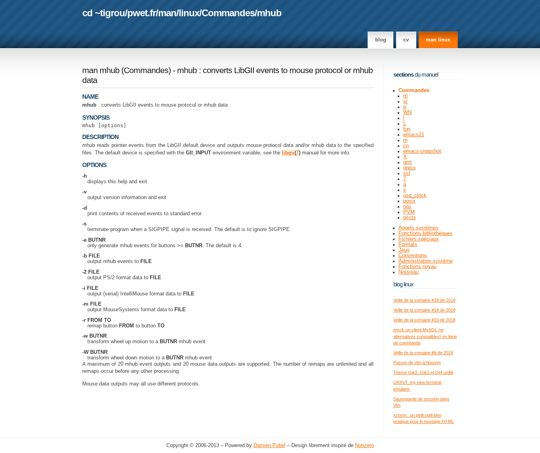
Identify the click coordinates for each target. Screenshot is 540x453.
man (167, 13)
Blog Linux (403, 284)
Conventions (412, 255)
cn (406, 145)
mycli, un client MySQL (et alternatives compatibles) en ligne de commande (425, 336)
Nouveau (408, 272)
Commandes (228, 13)
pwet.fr (141, 13)
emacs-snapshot (422, 151)
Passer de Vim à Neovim (417, 362)
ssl (406, 173)
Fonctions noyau (417, 266)
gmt (407, 162)
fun (406, 129)
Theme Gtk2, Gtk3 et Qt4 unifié (423, 372)
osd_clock (415, 195)
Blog (380, 40)
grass (409, 168)
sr (405, 101)
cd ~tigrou (103, 13)
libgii (288, 153)
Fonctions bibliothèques (425, 233)
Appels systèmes (418, 228)
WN (407, 112)
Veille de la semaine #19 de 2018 (424, 300)
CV (406, 40)
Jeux (404, 250)
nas (407, 206)
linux (189, 13)
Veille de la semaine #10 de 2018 (424, 320)
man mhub (100, 70)
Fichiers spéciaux (418, 239)
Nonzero (364, 445)
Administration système (425, 261)
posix (409, 201)
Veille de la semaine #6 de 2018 (423, 352)
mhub (269, 13)
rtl (405, 96)
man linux (438, 40)
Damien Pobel (269, 445)
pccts (409, 217)
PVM (409, 212)
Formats (407, 244)
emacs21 (413, 134)
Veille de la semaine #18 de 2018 (424, 310)
